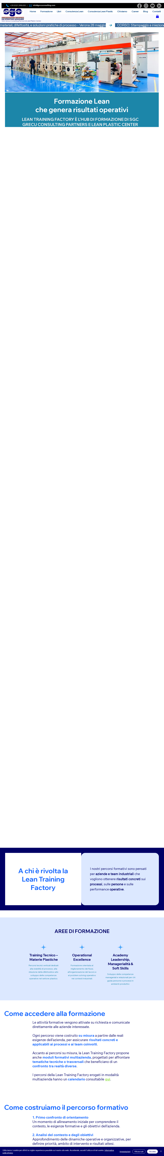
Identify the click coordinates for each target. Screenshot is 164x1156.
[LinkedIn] (159, 5)
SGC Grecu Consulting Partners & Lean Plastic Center (21, 21)
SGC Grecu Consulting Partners (80, 122)
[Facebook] (139, 5)
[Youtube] (152, 5)
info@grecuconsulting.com (44, 5)
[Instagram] (146, 5)
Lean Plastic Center (114, 124)
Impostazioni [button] (125, 1151)
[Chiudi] (160, 1151)
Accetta (152, 1151)
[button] (157, 16)
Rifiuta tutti (139, 1151)
